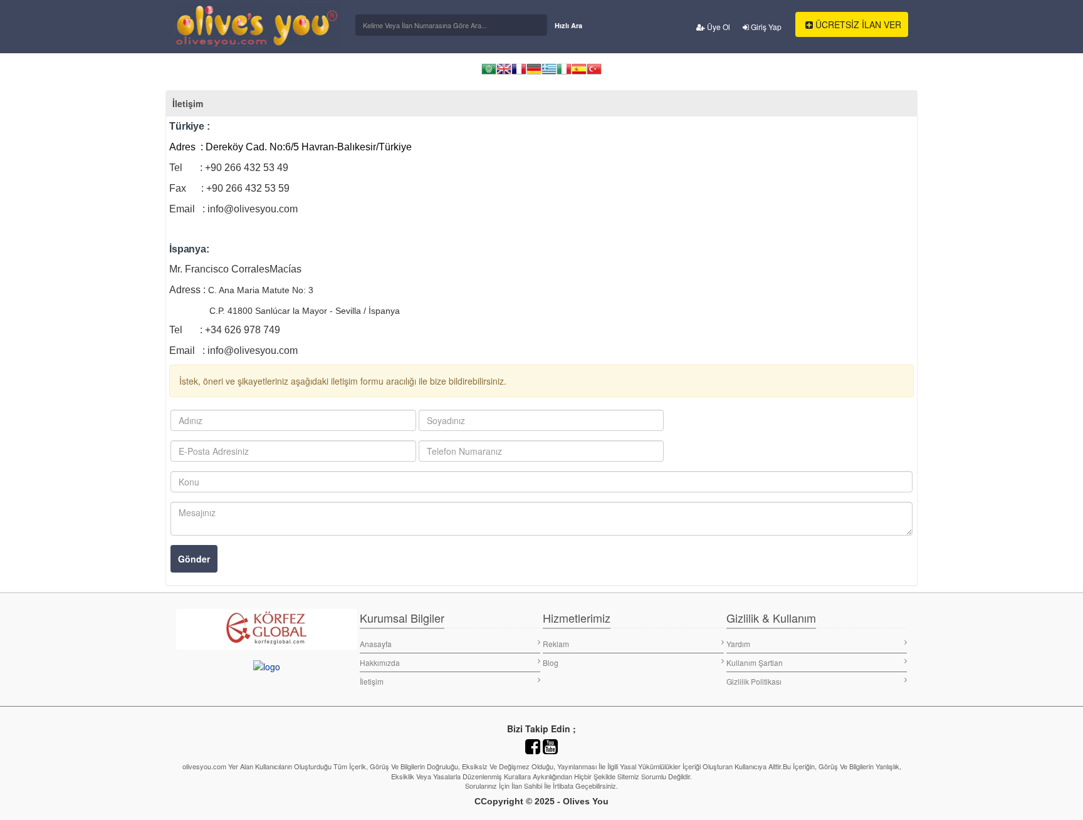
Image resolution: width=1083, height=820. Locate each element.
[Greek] (549, 73)
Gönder (194, 559)
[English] (503, 73)
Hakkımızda (380, 662)
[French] (518, 73)
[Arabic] (488, 73)
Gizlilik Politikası (754, 681)
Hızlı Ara (568, 25)
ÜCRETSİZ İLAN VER (857, 24)
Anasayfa (376, 643)
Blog (550, 662)
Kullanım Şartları (754, 662)
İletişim (372, 681)
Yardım (738, 643)
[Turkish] (594, 73)
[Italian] (564, 73)
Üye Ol (717, 26)
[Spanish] (579, 73)
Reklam (556, 643)
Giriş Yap (765, 26)
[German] (534, 73)
